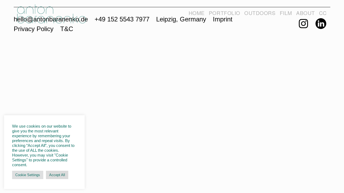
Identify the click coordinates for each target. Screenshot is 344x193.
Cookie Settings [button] (27, 175)
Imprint (222, 19)
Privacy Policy (33, 28)
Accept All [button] (57, 175)
